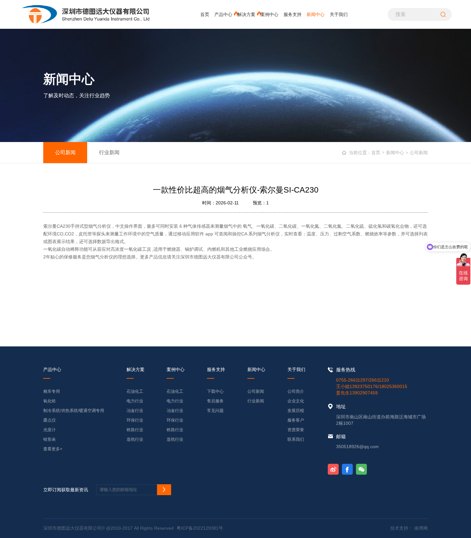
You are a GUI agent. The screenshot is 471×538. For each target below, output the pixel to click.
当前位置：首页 (366, 152)
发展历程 (295, 410)
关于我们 (339, 14)
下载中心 (215, 391)
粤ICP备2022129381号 (200, 528)
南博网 (421, 528)
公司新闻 (65, 152)
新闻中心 (316, 14)
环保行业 (135, 420)
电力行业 (135, 401)
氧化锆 (49, 401)
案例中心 (269, 14)
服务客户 (295, 420)
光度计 (49, 429)
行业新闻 (109, 152)
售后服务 (215, 401)
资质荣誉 (295, 429)
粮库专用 (51, 391)
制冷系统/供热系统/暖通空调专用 (73, 410)
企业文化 (295, 401)
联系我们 (295, 439)
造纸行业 (135, 439)
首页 (204, 14)
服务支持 (293, 14)
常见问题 (215, 410)
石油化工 (135, 391)
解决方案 (246, 14)
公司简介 (295, 391)
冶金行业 (135, 410)
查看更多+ (52, 449)
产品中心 (223, 14)
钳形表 (49, 439)
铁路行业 (135, 429)
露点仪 (49, 420)
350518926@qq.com (357, 446)
